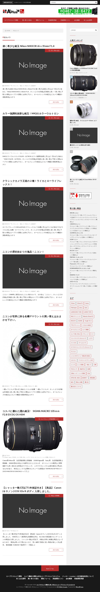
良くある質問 (88, 20)
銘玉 (38, 291)
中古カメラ (28, 85)
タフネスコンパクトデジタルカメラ (81, 347)
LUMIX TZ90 (87, 312)
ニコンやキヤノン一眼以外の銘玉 (80, 356)
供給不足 (82, 369)
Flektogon (74, 307)
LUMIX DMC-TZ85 (76, 312)
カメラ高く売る (16, 386)
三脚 (95, 364)
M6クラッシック (76, 316)
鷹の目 (87, 382)
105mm (6, 457)
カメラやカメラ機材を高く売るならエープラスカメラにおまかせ (56, 584)
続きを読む (56, 102)
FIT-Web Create (62, 587)
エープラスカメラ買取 (11, 20)
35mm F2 (80, 303)
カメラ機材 (85, 329)
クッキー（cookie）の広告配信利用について (78, 576)
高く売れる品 (55, 50)
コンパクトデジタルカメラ (78, 338)
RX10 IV (73, 321)
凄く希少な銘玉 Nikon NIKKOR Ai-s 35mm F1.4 (28, 46)
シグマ (28, 457)
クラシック (15, 85)
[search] (96, 2)
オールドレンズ (75, 329)
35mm (73, 303)
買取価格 (92, 378)
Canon (87, 303)
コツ (92, 334)
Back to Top (50, 569)
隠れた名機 (79, 382)
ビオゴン (73, 360)
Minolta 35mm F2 (88, 316)
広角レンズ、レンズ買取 (78, 373)
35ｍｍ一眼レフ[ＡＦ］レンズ (79, 72)
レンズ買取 (24, 386)
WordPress (79, 587)
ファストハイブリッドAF (86, 360)
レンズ (73, 364)
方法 (88, 373)
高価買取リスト (65, 20)
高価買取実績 (52, 20)
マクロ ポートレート (36, 457)
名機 (88, 369)
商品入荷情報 (55, 495)
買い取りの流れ (27, 20)
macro (10, 457)
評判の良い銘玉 (75, 378)
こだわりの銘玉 (86, 325)
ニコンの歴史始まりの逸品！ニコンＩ (23, 251)
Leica (80, 307)
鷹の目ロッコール (76, 386)
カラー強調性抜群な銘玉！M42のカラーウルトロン (31, 113)
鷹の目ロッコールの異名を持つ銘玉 (80, 145)
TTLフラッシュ (75, 325)
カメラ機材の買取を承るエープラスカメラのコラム (42, 576)
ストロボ (73, 342)
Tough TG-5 (88, 321)
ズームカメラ (82, 342)
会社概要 (77, 20)
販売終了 (33, 85)
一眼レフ (21, 85)
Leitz (85, 307)
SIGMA (14, 457)
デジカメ (73, 351)
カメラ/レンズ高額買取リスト (50, 419)
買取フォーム (40, 20)
